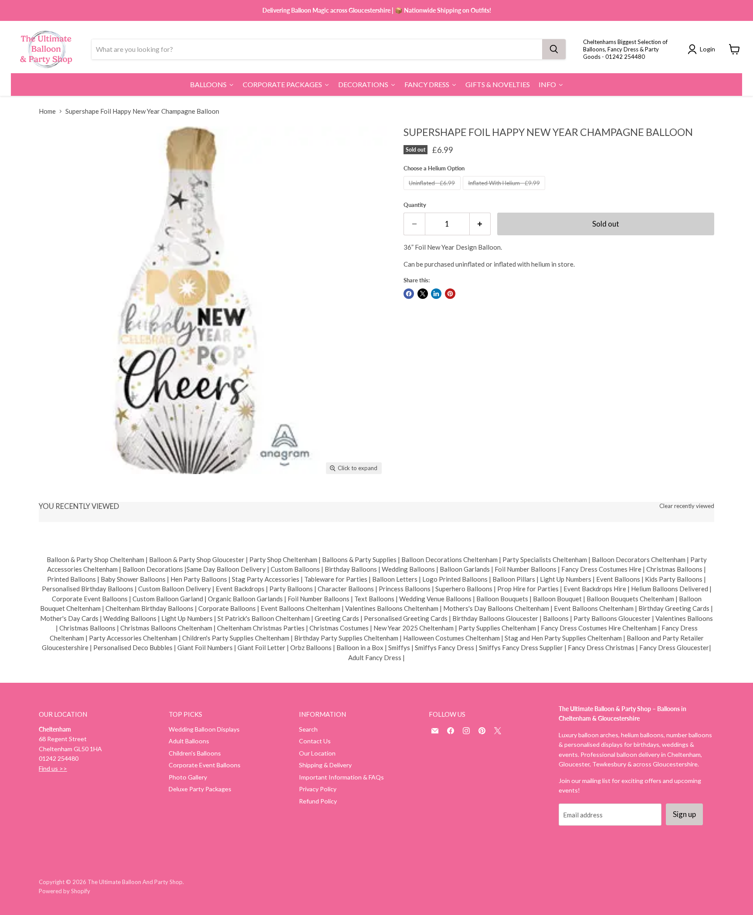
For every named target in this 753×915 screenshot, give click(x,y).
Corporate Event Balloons (205, 765)
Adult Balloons (189, 741)
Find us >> (53, 768)
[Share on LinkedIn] (436, 293)
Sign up (684, 814)
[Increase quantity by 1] (480, 224)
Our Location (317, 753)
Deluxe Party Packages (200, 789)
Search (308, 729)
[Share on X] (422, 293)
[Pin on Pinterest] (450, 293)
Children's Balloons (195, 753)
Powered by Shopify (64, 891)
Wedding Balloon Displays (204, 729)
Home (47, 111)
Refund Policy (318, 801)
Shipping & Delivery (325, 765)
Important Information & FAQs (341, 777)
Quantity (415, 205)
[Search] (554, 49)
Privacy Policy (317, 789)
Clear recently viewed (686, 506)
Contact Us (315, 741)
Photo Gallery (188, 777)
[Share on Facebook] (409, 293)
